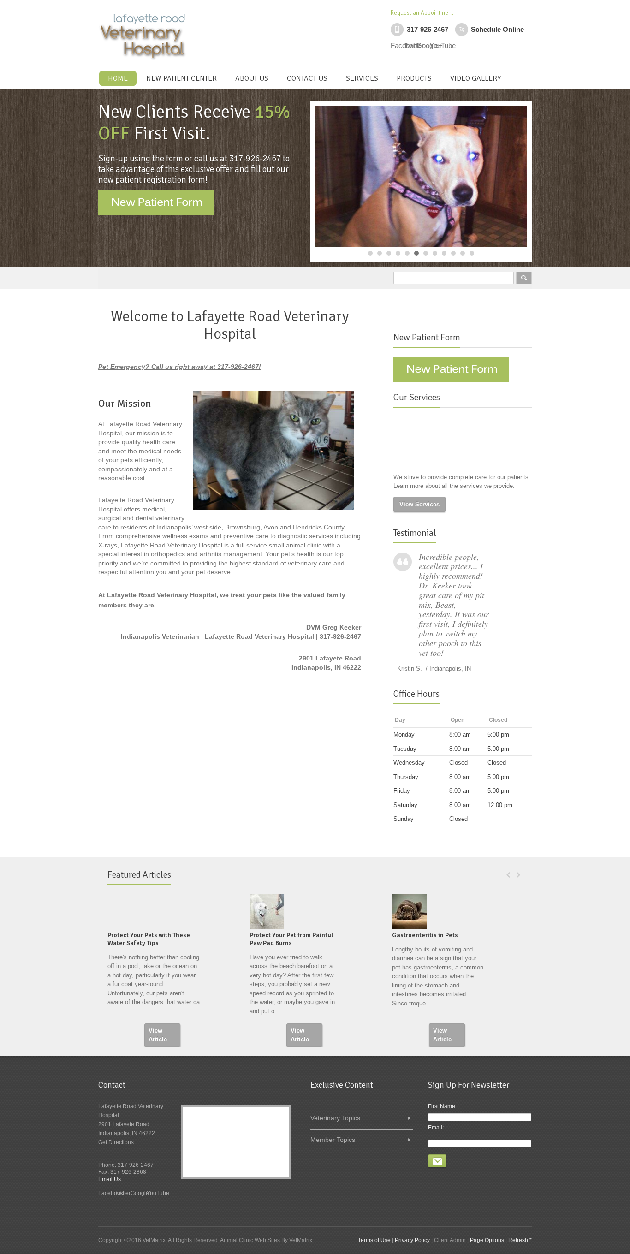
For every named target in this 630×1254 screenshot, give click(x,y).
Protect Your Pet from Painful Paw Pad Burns (291, 939)
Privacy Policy (412, 1240)
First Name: (442, 1106)
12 (472, 253)
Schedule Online (497, 29)
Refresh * (520, 1240)
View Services (419, 504)
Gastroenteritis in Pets (425, 935)
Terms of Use (374, 1240)
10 (453, 253)
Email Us (109, 1179)
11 (462, 253)
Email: (436, 1127)
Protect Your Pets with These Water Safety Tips (148, 939)
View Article (158, 1035)
